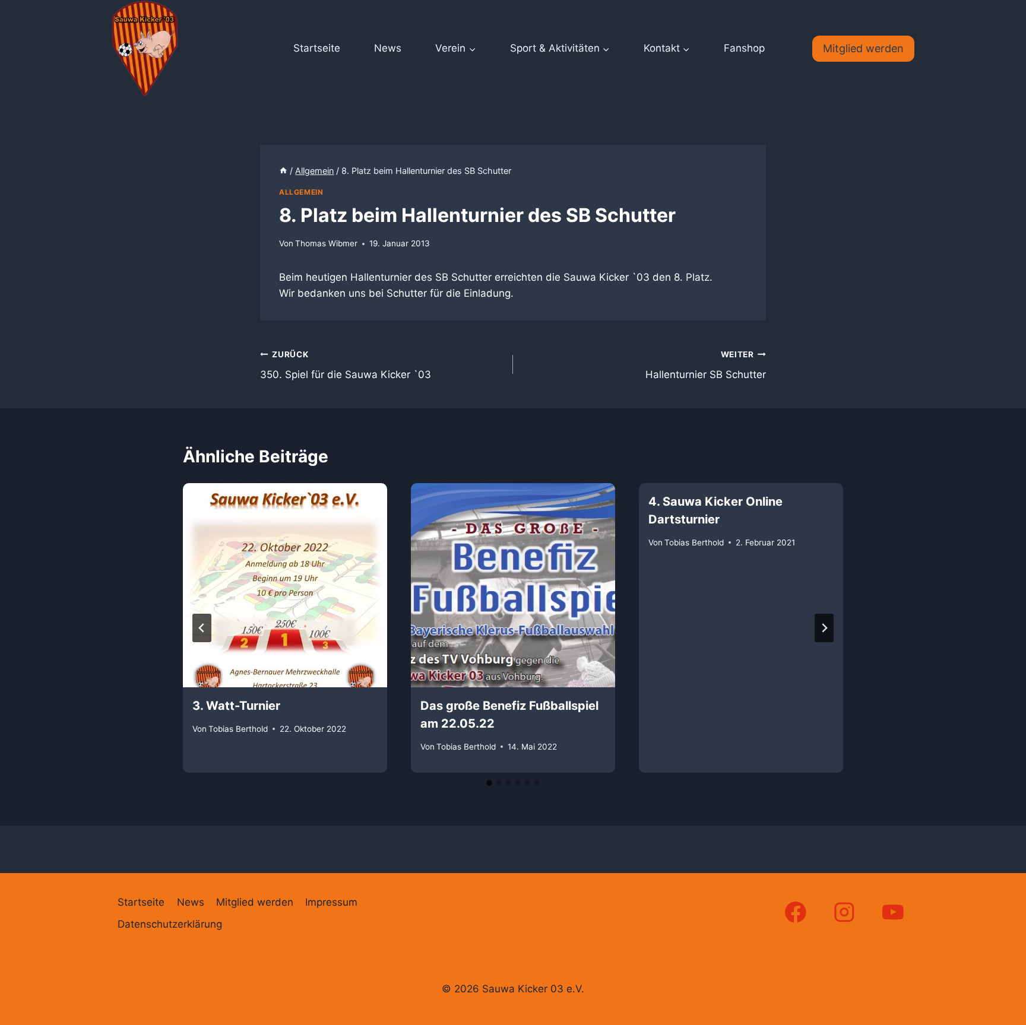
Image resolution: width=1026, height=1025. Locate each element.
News (387, 48)
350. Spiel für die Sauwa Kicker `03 (345, 365)
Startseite (316, 48)
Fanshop (744, 48)
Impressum (331, 902)
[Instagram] (845, 912)
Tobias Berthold (238, 728)
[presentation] (285, 585)
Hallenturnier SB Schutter (705, 365)
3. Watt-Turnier (236, 706)
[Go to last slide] (201, 628)
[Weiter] (824, 628)
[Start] (283, 171)
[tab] (489, 783)
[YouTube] (893, 912)
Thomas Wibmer (326, 243)
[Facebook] (795, 912)
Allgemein (301, 192)
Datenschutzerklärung (170, 924)
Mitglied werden (863, 48)
